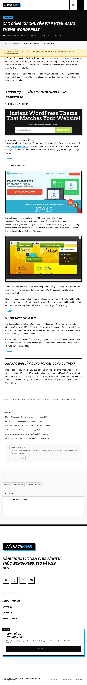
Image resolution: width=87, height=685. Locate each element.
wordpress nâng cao (33, 484)
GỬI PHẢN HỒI (19, 458)
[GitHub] (6, 580)
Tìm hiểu (9, 159)
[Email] (31, 580)
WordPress (72, 58)
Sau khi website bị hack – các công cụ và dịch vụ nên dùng (27, 426)
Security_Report (79, 679)
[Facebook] (14, 580)
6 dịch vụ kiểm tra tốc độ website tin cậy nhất (22, 430)
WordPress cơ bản (19, 146)
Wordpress (8, 17)
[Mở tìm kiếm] (73, 5)
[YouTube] (23, 580)
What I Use (10, 618)
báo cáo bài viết (13, 54)
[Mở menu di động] (80, 5)
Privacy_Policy (53, 679)
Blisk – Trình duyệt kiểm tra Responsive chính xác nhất (26, 417)
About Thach (11, 600)
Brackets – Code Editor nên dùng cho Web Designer (25, 421)
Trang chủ (7, 44)
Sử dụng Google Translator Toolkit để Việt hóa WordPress (27, 439)
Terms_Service (66, 679)
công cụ (6, 484)
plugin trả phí (18, 484)
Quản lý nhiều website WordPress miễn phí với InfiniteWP (27, 434)
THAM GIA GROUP (43, 649)
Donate (7, 612)
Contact (8, 606)
